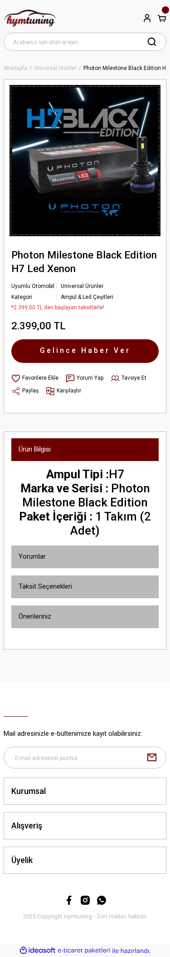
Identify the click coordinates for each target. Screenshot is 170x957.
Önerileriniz (35, 616)
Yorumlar (32, 556)
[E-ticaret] (84, 950)
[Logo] (30, 18)
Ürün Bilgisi (35, 449)
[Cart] (161, 18)
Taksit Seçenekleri (45, 586)
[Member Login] (147, 18)
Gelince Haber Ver (85, 350)
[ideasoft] (37, 951)
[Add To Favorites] (34, 378)
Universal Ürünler (82, 286)
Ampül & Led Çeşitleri (87, 297)
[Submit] (151, 758)
